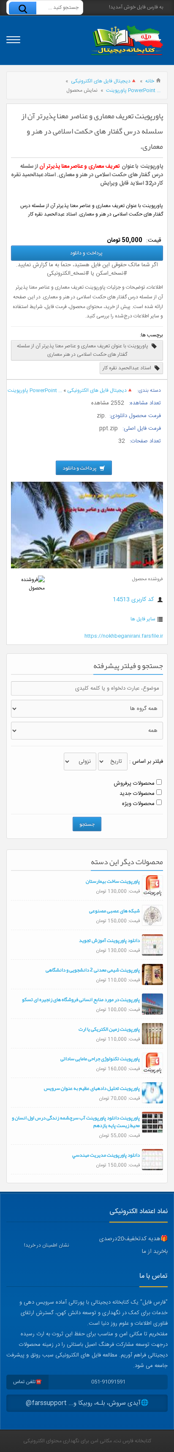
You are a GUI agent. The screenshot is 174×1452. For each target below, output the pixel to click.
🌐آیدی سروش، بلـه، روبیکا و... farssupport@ (87, 1403)
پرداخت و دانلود (87, 253)
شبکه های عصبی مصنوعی (114, 910)
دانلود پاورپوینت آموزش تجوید (109, 940)
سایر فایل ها (142, 619)
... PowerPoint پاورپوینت (133, 90)
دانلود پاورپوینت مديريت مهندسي (106, 1155)
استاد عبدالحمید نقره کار (127, 368)
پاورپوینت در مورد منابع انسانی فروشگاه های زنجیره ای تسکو (81, 999)
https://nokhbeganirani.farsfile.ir (123, 636)
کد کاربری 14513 (134, 599)
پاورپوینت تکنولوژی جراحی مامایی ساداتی (100, 1058)
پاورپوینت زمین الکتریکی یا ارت (109, 1029)
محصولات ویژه (138, 803)
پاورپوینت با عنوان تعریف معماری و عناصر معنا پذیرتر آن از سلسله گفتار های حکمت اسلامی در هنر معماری (83, 350)
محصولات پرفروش (134, 783)
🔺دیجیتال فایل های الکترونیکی (104, 81)
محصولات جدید (137, 793)
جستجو (87, 824)
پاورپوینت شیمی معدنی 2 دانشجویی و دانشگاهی (93, 970)
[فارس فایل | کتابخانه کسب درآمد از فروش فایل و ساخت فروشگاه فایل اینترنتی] (127, 40)
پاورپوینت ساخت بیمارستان (113, 881)
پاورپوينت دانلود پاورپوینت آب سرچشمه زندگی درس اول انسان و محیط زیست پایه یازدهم (76, 1121)
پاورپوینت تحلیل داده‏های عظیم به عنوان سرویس (92, 1088)
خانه (149, 81)
